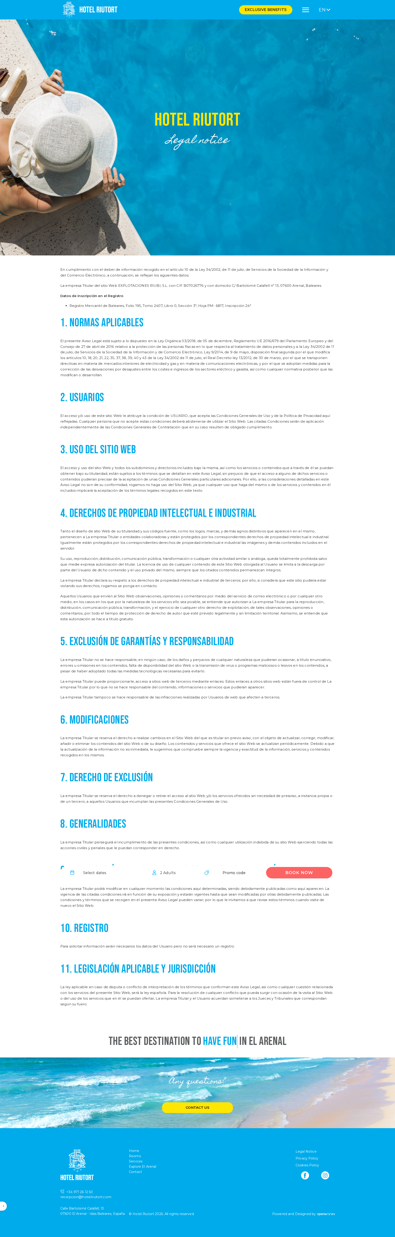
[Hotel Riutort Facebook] (305, 1175)
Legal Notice (306, 1151)
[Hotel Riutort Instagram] (325, 1175)
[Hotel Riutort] (88, 9)
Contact (135, 1172)
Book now (299, 872)
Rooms (135, 1156)
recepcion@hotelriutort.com (85, 1197)
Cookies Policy (307, 1165)
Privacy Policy (307, 1158)
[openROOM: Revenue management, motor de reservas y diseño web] (326, 1214)
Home (134, 1151)
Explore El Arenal (142, 1167)
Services (135, 1161)
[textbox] (94, 873)
